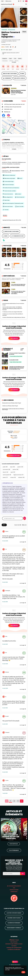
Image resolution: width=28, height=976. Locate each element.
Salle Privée (6, 200)
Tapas (10, 58)
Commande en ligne (9, 181)
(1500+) (14, 437)
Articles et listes (14, 889)
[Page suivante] (21, 801)
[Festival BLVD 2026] (5, 362)
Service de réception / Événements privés (14, 203)
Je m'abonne (14, 338)
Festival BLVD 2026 (13, 360)
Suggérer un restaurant (14, 918)
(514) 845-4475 (8, 109)
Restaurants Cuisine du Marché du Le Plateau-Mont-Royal (13, 409)
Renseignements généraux (14, 927)
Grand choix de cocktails (10, 190)
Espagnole (4, 58)
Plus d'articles (14, 843)
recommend (6, 469)
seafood (15, 469)
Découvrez (8, 1)
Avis (14, 888)
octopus (13, 477)
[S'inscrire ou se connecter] (19, 1)
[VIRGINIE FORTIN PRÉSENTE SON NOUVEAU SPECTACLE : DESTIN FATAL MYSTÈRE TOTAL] (5, 368)
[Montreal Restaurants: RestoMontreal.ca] (6, 4)
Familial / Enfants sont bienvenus (11, 187)
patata (5, 477)
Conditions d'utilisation (14, 949)
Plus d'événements (14, 850)
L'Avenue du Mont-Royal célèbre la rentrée (17, 353)
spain (13, 472)
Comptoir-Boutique (9, 184)
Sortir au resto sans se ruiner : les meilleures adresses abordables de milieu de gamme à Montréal (12, 308)
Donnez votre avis (15, 455)
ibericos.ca (7, 111)
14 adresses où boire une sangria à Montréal (12, 311)
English (15, 961)
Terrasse (6, 209)
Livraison (19, 194)
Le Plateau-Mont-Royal (10, 106)
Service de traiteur (8, 206)
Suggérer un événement (14, 923)
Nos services (14, 942)
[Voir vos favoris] (21, 1)
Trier (4, 524)
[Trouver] (24, 518)
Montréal (19, 106)
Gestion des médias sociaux (14, 944)
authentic (21, 477)
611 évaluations (7, 268)
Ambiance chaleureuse (10, 175)
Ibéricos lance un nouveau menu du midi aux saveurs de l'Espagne (18, 92)
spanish (20, 466)
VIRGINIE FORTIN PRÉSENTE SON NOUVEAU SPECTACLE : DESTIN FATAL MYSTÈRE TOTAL (16, 368)
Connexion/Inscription (14, 886)
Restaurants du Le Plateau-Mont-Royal (11, 403)
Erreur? (24, 101)
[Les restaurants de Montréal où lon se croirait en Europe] (6, 284)
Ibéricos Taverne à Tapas (10, 33)
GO (22, 873)
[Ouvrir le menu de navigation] (26, 4)
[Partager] (10, 47)
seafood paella (7, 474)
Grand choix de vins (8, 194)
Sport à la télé (20, 206)
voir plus (14, 62)
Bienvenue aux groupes (10, 178)
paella (5, 466)
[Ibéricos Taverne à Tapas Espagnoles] (10, 18)
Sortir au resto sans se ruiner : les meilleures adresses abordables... (18, 292)
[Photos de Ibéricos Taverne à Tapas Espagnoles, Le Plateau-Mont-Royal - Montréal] (24, 33)
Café (15, 58)
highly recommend (18, 474)
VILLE (2, 1)
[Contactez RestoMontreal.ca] (23, 1)
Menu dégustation (8, 197)
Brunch (16, 60)
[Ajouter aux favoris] (13, 47)
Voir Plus (23, 85)
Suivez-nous (15, 940)
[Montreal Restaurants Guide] (14, 898)
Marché (19, 58)
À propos (14, 946)
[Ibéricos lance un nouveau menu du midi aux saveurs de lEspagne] (6, 90)
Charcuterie (4, 60)
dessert (5, 472)
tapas (12, 466)
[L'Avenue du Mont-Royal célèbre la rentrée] (5, 355)
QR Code (24, 227)
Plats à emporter (20, 197)
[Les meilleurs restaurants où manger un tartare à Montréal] (11, 829)
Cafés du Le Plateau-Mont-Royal (10, 406)
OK (23, 972)
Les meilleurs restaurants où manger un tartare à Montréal (10, 835)
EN (26, 1)
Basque (11, 60)
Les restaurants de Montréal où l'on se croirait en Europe (18, 285)
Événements (14, 891)
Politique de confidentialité (14, 947)
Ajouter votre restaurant (14, 913)
